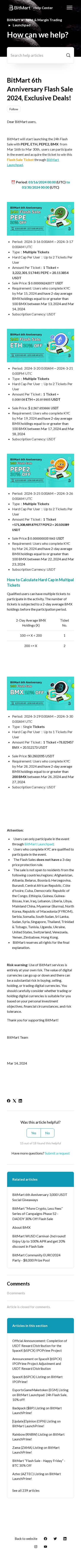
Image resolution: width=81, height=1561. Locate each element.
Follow (14, 109)
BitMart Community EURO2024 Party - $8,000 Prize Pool (36, 1257)
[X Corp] (14, 1101)
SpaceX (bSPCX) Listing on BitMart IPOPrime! (37, 1379)
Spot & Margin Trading (44, 20)
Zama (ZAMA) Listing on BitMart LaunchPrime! (36, 1450)
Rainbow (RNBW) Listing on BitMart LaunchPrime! (38, 1436)
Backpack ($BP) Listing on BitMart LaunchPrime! (37, 1410)
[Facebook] (8, 1101)
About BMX (21, 1227)
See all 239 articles (26, 1490)
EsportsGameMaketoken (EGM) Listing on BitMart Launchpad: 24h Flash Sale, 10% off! (40, 1395)
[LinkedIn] (20, 1101)
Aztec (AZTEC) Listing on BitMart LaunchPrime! (36, 1476)
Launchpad (21, 25)
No (47, 1133)
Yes (33, 1133)
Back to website (26, 1539)
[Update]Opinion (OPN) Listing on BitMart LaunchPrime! (36, 1423)
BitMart (13, 20)
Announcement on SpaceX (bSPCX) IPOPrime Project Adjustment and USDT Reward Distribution (37, 1363)
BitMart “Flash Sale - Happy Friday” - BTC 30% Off (38, 1463)
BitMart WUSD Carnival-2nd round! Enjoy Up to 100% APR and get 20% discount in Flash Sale (39, 1241)
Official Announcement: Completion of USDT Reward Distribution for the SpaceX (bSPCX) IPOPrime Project (39, 1345)
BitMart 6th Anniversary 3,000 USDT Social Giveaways (39, 1197)
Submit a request (57, 1153)
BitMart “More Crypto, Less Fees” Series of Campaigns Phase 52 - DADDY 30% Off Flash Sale (37, 1213)
